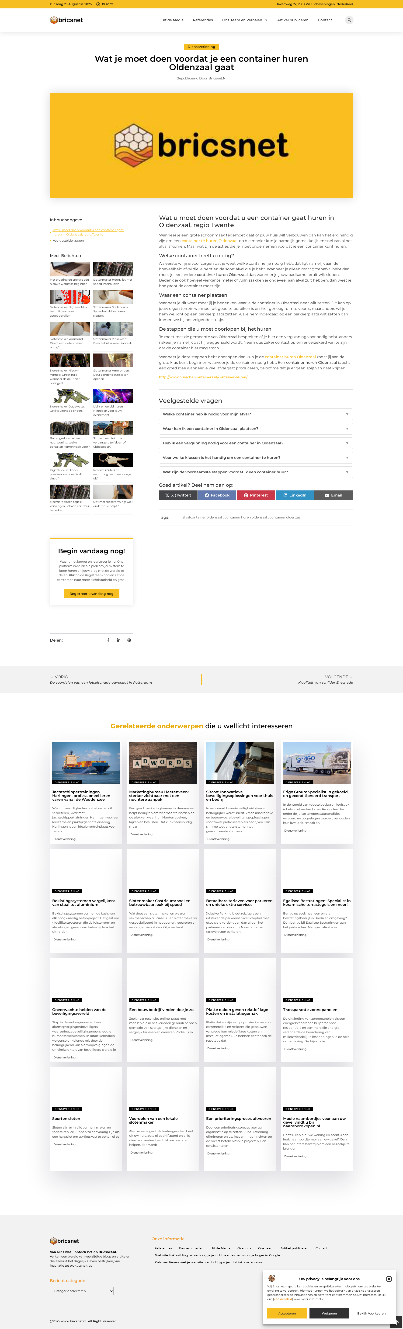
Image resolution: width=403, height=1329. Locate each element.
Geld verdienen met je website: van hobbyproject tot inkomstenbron (208, 1262)
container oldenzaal (286, 517)
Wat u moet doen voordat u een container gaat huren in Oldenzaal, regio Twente (88, 232)
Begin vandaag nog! (91, 551)
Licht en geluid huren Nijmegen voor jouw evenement (108, 411)
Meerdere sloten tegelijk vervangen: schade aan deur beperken (69, 506)
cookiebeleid (283, 1299)
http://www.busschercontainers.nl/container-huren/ (203, 377)
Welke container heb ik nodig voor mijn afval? (256, 414)
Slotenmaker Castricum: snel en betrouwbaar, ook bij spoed (160, 903)
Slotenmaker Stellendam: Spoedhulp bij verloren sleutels (111, 311)
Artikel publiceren (293, 20)
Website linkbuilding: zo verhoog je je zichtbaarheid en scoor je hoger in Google (217, 1255)
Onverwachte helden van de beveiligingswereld (79, 1011)
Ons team (266, 1248)
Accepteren (287, 1313)
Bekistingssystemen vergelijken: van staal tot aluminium (83, 903)
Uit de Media (172, 20)
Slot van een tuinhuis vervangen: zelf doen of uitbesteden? (109, 442)
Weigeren (329, 1313)
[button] (389, 1279)
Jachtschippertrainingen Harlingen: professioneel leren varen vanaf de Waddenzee (81, 796)
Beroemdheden (191, 1248)
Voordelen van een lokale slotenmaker (153, 1120)
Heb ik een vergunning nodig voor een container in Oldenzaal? (256, 443)
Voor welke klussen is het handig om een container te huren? (256, 457)
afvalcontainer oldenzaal (202, 517)
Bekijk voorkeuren (371, 1313)
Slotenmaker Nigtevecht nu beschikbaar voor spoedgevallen (69, 311)
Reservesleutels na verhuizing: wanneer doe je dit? (112, 474)
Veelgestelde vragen (68, 240)
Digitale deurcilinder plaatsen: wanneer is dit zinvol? (66, 474)
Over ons (244, 1248)
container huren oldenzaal (246, 517)
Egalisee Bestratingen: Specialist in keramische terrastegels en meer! (317, 903)
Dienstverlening (201, 47)
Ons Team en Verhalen (242, 20)
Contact (325, 20)
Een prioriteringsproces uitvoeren (238, 1118)
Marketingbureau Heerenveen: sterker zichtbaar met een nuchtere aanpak (159, 796)
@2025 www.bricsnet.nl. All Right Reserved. (83, 1321)
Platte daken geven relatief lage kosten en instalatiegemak (237, 1011)
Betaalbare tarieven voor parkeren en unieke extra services (239, 903)
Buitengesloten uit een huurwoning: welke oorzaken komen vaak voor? (70, 442)
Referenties (203, 20)
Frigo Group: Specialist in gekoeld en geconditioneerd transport (315, 794)
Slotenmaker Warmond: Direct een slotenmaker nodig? (66, 343)
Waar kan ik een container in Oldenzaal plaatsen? (256, 428)
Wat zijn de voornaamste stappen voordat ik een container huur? (256, 472)
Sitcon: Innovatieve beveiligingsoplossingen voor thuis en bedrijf (239, 796)
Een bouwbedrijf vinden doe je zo (161, 1009)
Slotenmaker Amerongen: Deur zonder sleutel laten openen (111, 375)
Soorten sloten (66, 1118)
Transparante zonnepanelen (310, 1009)
